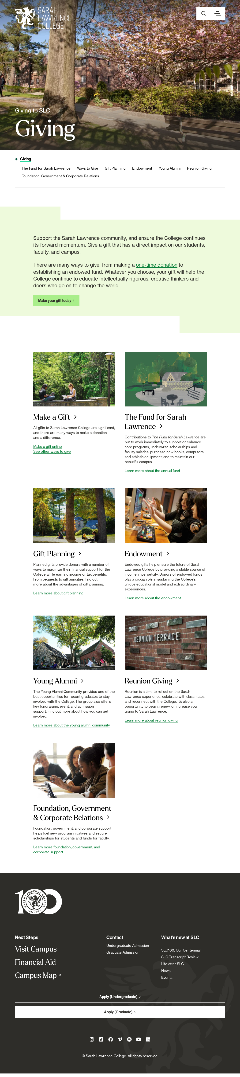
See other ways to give (52, 451)
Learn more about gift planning (58, 593)
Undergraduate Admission (127, 945)
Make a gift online (47, 446)
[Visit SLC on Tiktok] (101, 1039)
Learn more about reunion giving (151, 720)
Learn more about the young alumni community (71, 725)
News (166, 970)
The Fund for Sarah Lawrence (46, 168)
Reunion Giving (199, 168)
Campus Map (46, 975)
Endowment (142, 168)
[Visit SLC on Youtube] (139, 1039)
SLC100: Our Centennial (180, 950)
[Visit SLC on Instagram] (92, 1039)
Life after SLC (172, 964)
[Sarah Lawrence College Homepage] (38, 901)
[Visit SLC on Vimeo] (120, 1039)
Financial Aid (35, 962)
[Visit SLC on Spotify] (129, 1039)
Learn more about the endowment (153, 598)
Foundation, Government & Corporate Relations (60, 176)
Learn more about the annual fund (152, 470)
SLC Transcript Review (180, 957)
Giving (25, 159)
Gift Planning (115, 168)
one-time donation (156, 265)
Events (166, 977)
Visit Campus (36, 948)
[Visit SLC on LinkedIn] (148, 1039)
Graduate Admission (122, 952)
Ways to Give (87, 168)
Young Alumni (169, 168)
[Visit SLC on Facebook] (110, 1039)
